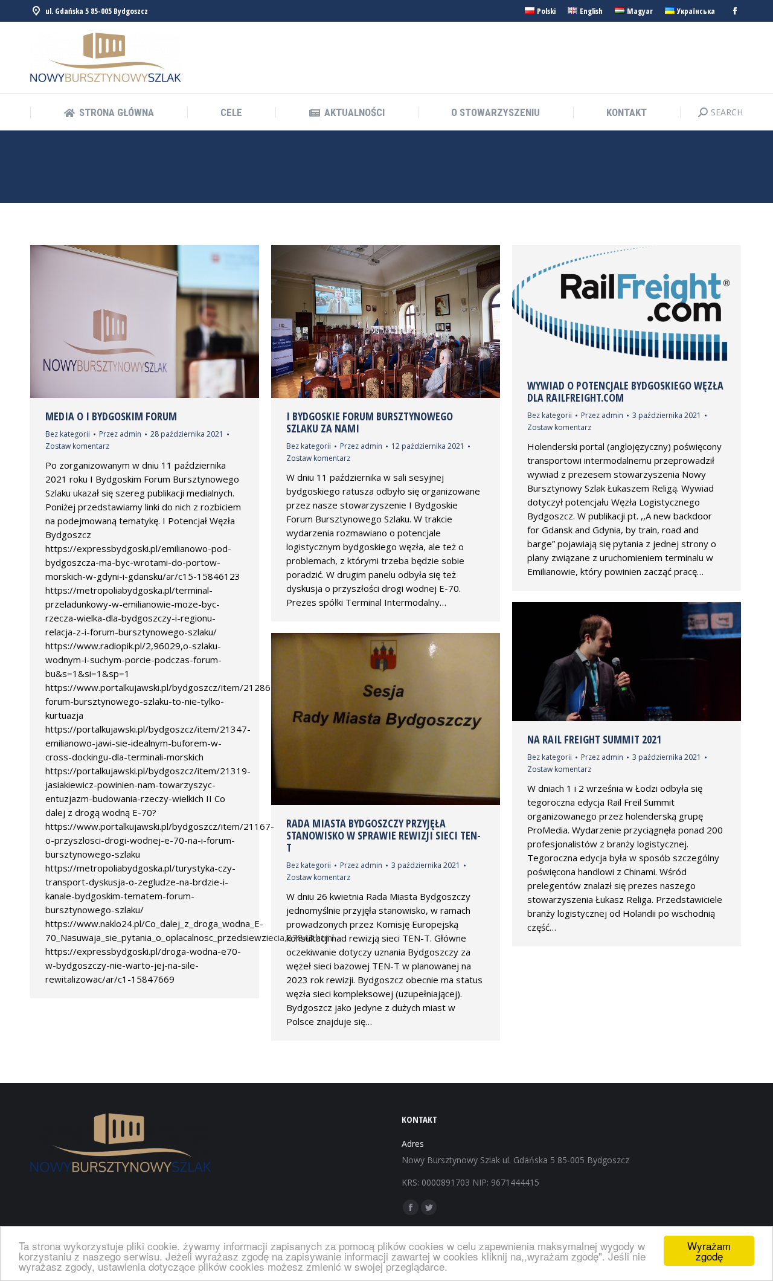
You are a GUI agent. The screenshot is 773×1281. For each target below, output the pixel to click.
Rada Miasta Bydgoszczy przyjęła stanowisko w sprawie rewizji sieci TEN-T (383, 835)
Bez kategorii (67, 434)
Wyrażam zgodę (709, 1250)
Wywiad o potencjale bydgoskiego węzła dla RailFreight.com (625, 391)
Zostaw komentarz (77, 446)
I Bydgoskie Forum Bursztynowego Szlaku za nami (369, 422)
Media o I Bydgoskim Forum (111, 416)
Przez (120, 434)
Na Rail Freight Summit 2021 (594, 739)
